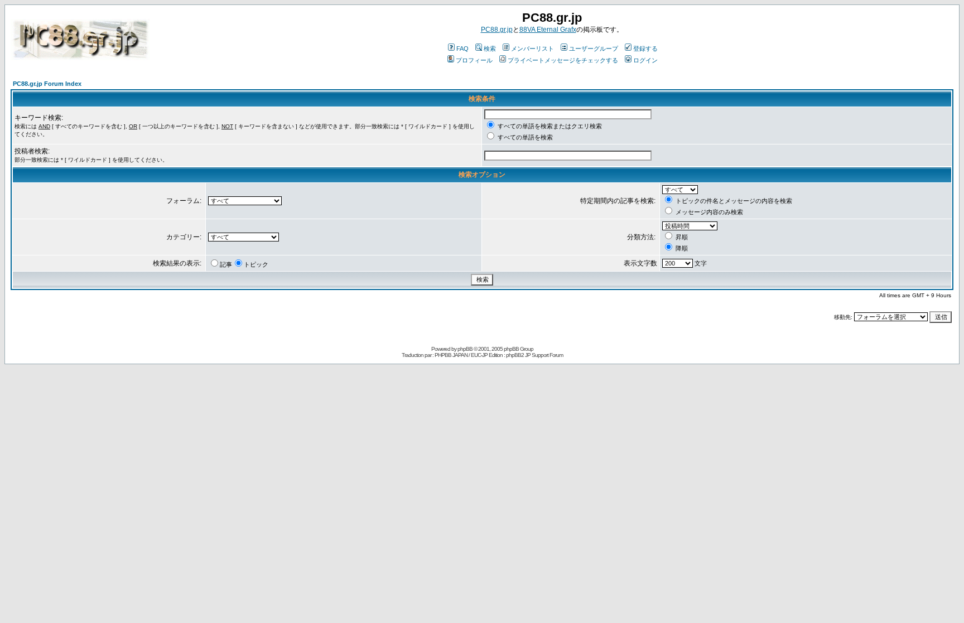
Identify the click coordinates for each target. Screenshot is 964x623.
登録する (645, 48)
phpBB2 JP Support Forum (534, 355)
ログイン (645, 60)
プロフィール (474, 60)
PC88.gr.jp (497, 29)
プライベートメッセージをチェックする (563, 60)
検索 (490, 48)
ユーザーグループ (593, 48)
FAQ (462, 48)
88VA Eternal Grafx (547, 29)
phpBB (465, 349)
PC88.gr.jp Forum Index (47, 83)
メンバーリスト (532, 48)
